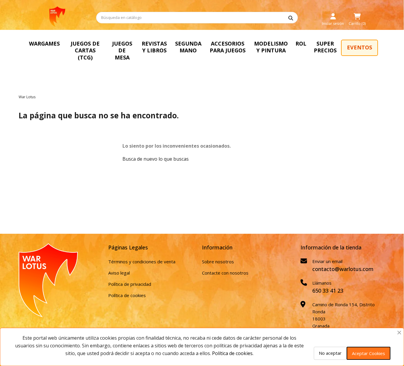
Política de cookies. (232, 353)
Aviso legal (119, 273)
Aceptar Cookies (368, 353)
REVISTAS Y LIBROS (154, 47)
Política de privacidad (129, 284)
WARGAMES (44, 43)
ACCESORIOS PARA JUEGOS (227, 47)
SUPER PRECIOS (325, 47)
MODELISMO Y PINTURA (271, 47)
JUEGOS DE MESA (122, 50)
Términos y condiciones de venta (141, 262)
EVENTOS (359, 47)
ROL (300, 43)
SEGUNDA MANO (188, 47)
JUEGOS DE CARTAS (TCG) (85, 50)
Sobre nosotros (218, 262)
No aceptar (330, 353)
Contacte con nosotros (225, 273)
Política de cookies (127, 295)
